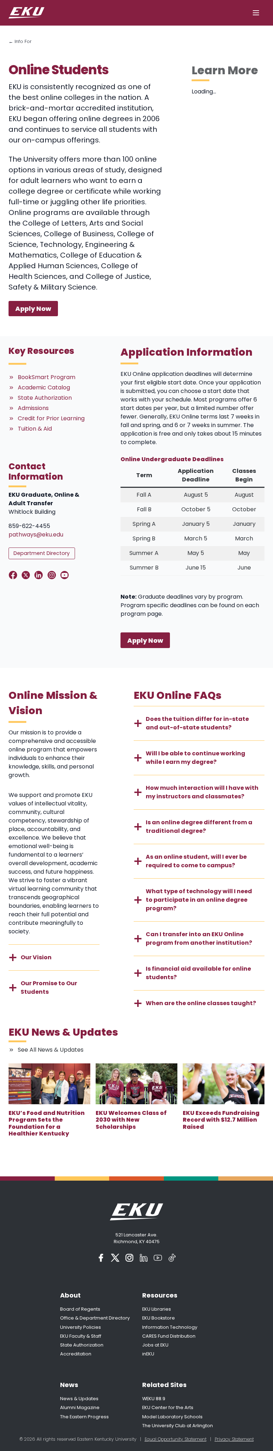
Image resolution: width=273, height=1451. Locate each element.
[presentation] (49, 1083)
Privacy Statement (234, 1439)
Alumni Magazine (80, 1407)
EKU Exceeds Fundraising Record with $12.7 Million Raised (221, 1120)
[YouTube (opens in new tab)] (158, 1257)
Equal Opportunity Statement (176, 1439)
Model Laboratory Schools (172, 1417)
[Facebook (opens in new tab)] (101, 1257)
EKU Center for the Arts (167, 1407)
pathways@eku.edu (36, 534)
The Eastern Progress (84, 1417)
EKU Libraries (156, 1309)
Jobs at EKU (155, 1345)
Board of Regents (80, 1309)
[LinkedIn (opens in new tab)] (143, 1257)
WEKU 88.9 (153, 1399)
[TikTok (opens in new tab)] (172, 1257)
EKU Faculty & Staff (80, 1336)
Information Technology (169, 1327)
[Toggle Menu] (255, 12)
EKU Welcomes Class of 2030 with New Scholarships (131, 1120)
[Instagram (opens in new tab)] (129, 1257)
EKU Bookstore (158, 1318)
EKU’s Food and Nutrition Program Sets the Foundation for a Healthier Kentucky (47, 1123)
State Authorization (81, 1345)
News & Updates (79, 1399)
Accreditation (75, 1354)
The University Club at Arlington (177, 1426)
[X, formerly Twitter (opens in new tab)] (115, 1257)
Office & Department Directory (95, 1318)
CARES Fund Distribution (169, 1336)
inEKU (148, 1354)
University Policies (80, 1327)
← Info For (20, 41)
